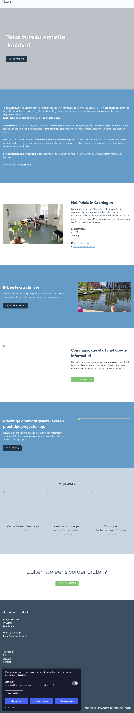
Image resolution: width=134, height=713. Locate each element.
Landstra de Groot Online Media (115, 708)
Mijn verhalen (9, 655)
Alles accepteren (66, 701)
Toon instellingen (14, 693)
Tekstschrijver (9, 652)
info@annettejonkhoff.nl (84, 246)
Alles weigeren (16, 701)
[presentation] (23, 506)
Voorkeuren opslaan (41, 701)
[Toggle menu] (128, 4)
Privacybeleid (10, 707)
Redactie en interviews (23, 526)
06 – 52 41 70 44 (81, 243)
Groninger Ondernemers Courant (111, 528)
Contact (7, 662)
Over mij (7, 658)
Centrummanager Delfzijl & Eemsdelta (67, 528)
